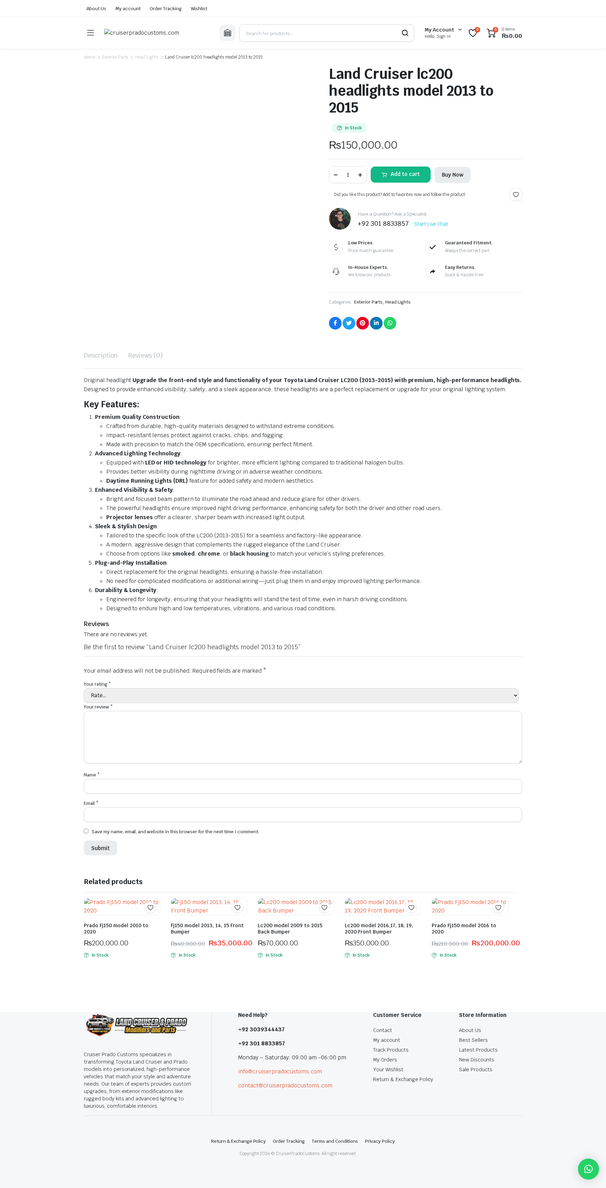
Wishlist (199, 9)
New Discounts (476, 1060)
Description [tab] (101, 355)
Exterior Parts (115, 57)
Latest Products (478, 1050)
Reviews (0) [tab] (145, 355)
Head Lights (146, 57)
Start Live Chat (431, 224)
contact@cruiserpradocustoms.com (285, 1085)
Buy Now (452, 174)
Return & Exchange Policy (403, 1079)
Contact (382, 1030)
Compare (154, 921)
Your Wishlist (388, 1069)
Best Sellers (473, 1040)
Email (91, 803)
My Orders (385, 1060)
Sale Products (475, 1069)
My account (128, 9)
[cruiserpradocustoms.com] (156, 33)
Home (89, 57)
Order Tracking (166, 9)
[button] (588, 1169)
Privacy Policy (380, 1141)
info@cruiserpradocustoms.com (280, 1071)
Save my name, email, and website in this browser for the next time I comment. (175, 832)
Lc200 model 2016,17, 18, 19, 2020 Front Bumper (379, 928)
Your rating (97, 684)
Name (92, 775)
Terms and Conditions (335, 1141)
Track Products (391, 1050)
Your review (98, 707)
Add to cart (405, 174)
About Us (96, 9)
